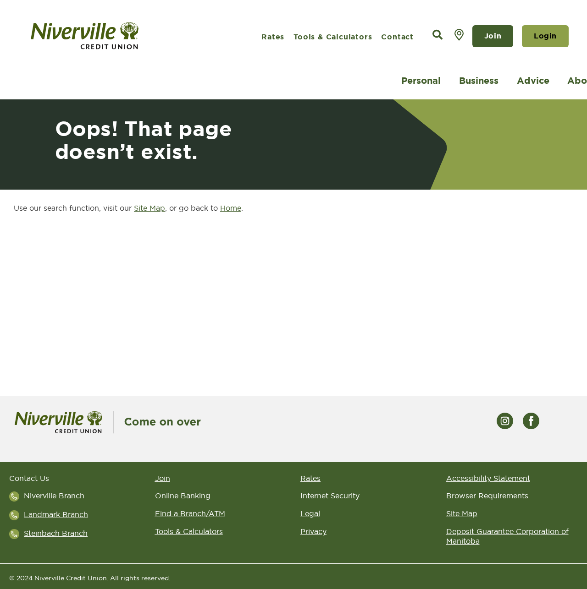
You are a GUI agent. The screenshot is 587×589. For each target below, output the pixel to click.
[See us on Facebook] (531, 420)
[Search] (437, 35)
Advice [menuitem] (533, 81)
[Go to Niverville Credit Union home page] (110, 36)
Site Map (149, 208)
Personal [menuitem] (421, 81)
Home (230, 208)
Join (492, 36)
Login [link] (545, 36)
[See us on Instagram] (505, 420)
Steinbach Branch (56, 533)
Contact (397, 37)
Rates (272, 37)
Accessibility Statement (488, 478)
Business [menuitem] (478, 81)
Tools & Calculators (333, 37)
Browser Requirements (487, 495)
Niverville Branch (54, 495)
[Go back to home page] (107, 421)
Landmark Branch (56, 514)
